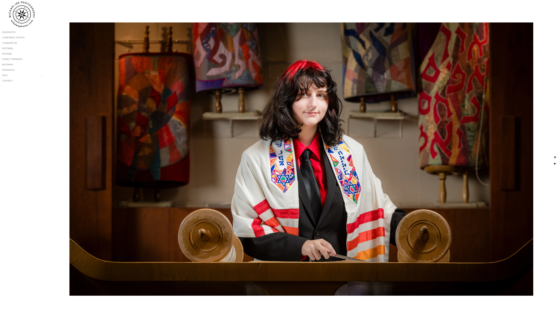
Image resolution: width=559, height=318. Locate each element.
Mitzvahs (7, 64)
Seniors (7, 54)
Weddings (8, 70)
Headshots (9, 32)
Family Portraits (12, 59)
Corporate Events (13, 37)
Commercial (9, 43)
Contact (7, 81)
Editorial (7, 48)
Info (5, 75)
